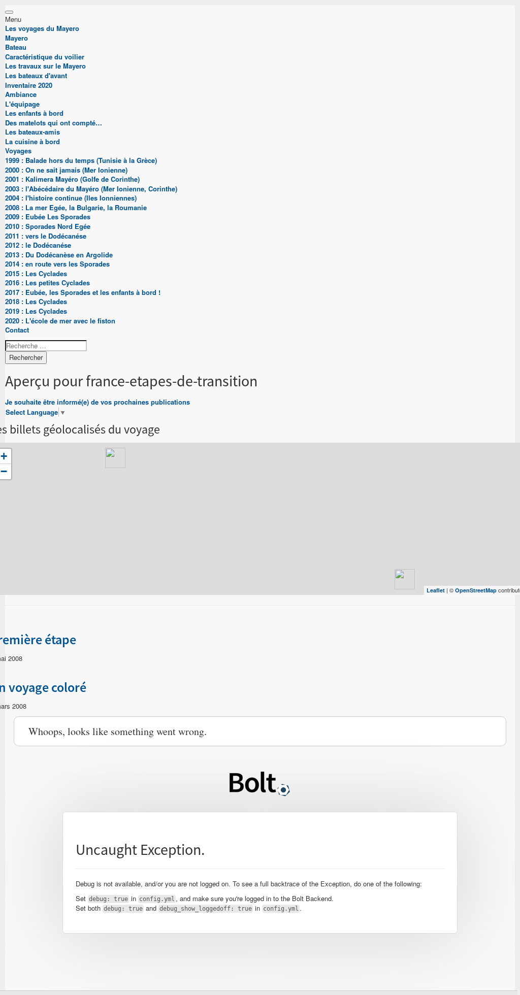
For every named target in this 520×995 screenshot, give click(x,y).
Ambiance (21, 94)
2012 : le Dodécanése (38, 245)
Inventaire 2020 (28, 85)
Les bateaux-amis (32, 132)
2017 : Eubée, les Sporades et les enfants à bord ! (82, 292)
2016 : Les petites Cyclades (47, 282)
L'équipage (22, 104)
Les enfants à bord (34, 113)
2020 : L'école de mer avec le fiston (60, 320)
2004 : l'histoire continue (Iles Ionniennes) (71, 198)
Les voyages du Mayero (42, 28)
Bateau (15, 47)
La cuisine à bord (32, 141)
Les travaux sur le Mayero (45, 66)
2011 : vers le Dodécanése (45, 236)
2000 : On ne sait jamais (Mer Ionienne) (66, 170)
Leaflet (436, 590)
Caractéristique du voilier (44, 56)
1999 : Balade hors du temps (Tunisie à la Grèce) (81, 160)
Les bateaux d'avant (36, 75)
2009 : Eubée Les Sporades (47, 216)
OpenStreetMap (476, 590)
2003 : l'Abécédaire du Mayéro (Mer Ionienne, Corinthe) (91, 188)
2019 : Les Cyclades (36, 311)
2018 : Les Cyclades (36, 301)
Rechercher (26, 357)
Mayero (16, 38)
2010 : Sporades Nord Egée (47, 226)
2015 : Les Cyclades (36, 273)
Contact (17, 330)
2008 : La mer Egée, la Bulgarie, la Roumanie (76, 207)
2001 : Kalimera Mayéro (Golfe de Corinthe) (72, 179)
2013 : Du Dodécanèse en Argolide (59, 254)
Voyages (18, 150)
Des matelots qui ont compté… (53, 122)
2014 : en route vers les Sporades (57, 264)
